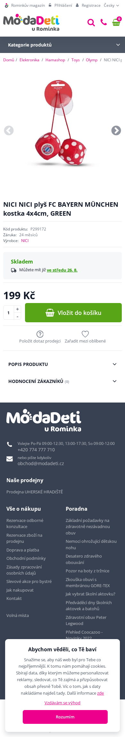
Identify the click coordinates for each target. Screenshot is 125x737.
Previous (8, 131)
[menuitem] (24, 5)
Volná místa (17, 615)
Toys (75, 60)
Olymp (91, 60)
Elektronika (29, 60)
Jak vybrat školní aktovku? (90, 594)
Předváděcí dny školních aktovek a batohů (89, 606)
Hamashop (55, 60)
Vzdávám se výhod (62, 703)
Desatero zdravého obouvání (84, 559)
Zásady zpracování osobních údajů (24, 570)
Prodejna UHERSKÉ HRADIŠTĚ (34, 492)
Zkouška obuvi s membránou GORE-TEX (88, 583)
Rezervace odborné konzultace (24, 523)
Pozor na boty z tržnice (87, 571)
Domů (8, 60)
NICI (25, 240)
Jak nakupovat (20, 590)
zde (100, 693)
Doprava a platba (22, 550)
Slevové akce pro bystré (29, 581)
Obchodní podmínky (26, 558)
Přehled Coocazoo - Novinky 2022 (84, 635)
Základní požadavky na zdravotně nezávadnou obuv (88, 526)
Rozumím (65, 717)
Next (116, 131)
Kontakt (14, 598)
